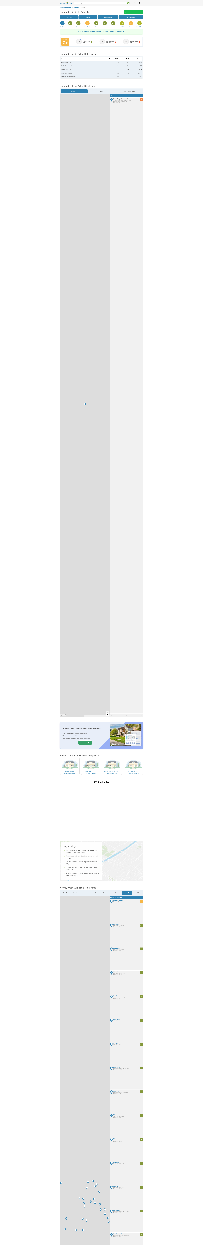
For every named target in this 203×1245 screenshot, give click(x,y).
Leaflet (108, 716)
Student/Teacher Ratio (129, 91)
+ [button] (107, 712)
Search (62, 7)
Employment (106, 892)
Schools (127, 892)
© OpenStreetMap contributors (94, 716)
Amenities (75, 892)
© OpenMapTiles (103, 716)
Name (101, 91)
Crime (96, 892)
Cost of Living (86, 892)
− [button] (107, 715)
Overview (69, 17)
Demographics (108, 17)
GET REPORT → (85, 742)
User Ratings (137, 892)
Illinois (67, 7)
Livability (133, 3)
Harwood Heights (74, 7)
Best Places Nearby (131, 17)
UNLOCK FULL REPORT (134, 12)
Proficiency (74, 91)
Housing (117, 892)
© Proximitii (87, 716)
